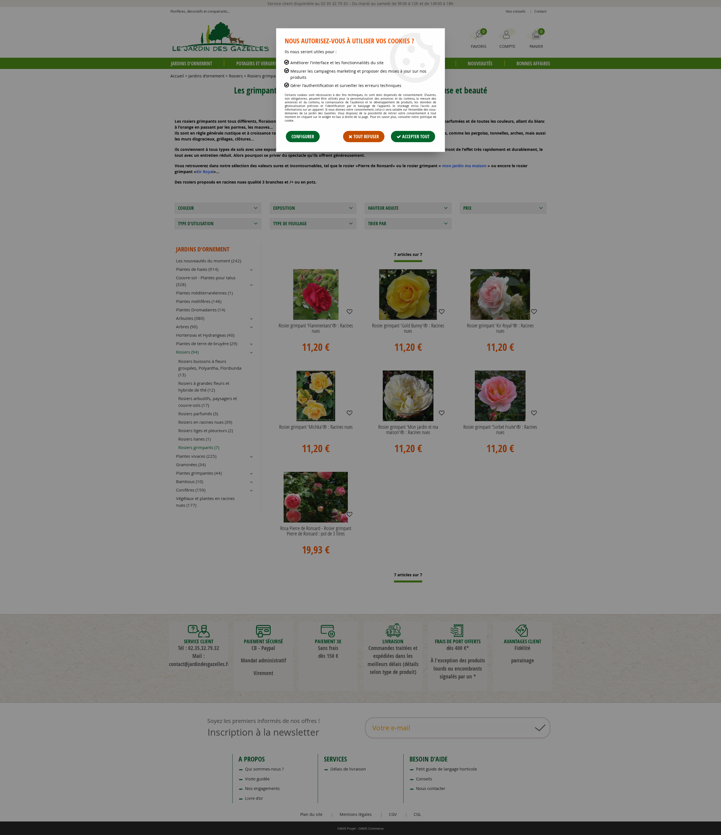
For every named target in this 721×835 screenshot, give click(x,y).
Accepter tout (415, 136)
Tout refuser (365, 136)
